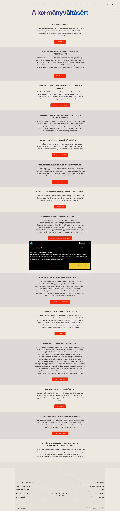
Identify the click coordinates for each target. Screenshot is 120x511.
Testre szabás (59, 266)
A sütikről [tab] (80, 247)
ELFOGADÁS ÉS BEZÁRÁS (80, 266)
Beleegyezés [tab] (39, 247)
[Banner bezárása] (89, 243)
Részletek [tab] (60, 247)
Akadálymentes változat (116, 12)
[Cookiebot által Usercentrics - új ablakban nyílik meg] (80, 243)
